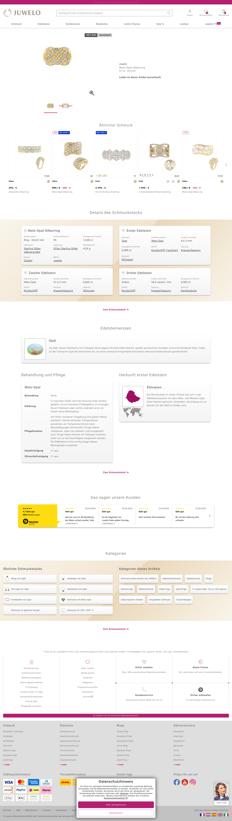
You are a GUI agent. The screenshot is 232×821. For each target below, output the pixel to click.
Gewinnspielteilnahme (31, 682)
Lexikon (184, 24)
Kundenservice (31, 668)
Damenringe (127, 589)
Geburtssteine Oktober (132, 599)
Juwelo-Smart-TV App (31, 692)
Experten (87, 677)
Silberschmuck (146, 589)
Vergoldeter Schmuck (159, 599)
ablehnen (124, 793)
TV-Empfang (31, 687)
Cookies (47, 810)
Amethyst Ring (124, 736)
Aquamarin (179, 741)
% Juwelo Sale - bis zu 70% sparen (209, 589)
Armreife (7, 745)
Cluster (28, 260)
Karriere (7, 810)
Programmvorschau (88, 687)
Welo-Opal (157, 241)
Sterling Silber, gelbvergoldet (32, 250)
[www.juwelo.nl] (208, 814)
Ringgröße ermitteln (31, 706)
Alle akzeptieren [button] (116, 805)
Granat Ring (123, 755)
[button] (190, 13)
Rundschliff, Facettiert (164, 250)
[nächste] (225, 164)
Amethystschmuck (69, 736)
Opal (124, 241)
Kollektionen (73, 24)
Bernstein (178, 745)
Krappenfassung (191, 250)
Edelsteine (44, 24)
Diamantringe (10, 755)
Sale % (160, 24)
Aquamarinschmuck (70, 741)
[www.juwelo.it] (226, 814)
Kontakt (75, 810)
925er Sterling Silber (66, 248)
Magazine (88, 682)
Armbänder (9, 741)
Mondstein (179, 760)
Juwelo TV (212, 24)
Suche (169, 13)
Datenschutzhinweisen (114, 798)
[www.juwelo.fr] (202, 814)
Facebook (177, 782)
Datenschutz (31, 810)
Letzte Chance (132, 24)
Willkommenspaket (31, 677)
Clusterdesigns (183, 599)
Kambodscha (189, 291)
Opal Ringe (181, 589)
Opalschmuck (193, 578)
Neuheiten (102, 24)
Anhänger (8, 736)
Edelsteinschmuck (172, 578)
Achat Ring (122, 731)
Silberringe (164, 589)
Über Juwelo (87, 668)
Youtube (185, 782)
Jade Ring (122, 760)
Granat (177, 755)
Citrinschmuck (67, 750)
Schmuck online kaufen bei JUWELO (139, 578)
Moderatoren (87, 673)
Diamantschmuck (69, 755)
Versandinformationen (31, 696)
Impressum (61, 810)
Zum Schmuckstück (114, 310)
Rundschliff (31, 291)
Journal (86, 696)
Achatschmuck (67, 731)
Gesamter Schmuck (13, 731)
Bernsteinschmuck (69, 745)
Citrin (176, 750)
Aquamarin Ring (125, 741)
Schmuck (16, 24)
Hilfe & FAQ (31, 701)
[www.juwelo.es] (214, 814)
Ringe (209, 578)
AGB (18, 810)
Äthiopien (127, 260)
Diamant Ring (124, 750)
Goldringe (8, 760)
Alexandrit (179, 731)
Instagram (193, 782)
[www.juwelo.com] (220, 814)
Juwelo (58, 260)
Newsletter (87, 692)
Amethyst (178, 736)
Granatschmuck (68, 760)
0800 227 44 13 (154, 700)
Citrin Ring (122, 745)
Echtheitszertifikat (31, 673)
